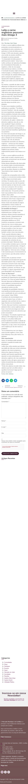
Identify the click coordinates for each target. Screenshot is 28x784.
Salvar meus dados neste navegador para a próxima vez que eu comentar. (13, 441)
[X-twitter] (5, 772)
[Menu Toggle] (14, 13)
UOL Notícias (9, 374)
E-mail (3, 427)
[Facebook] (2, 772)
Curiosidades (9, 18)
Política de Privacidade (6, 782)
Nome (3, 421)
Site (2, 433)
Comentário (5, 401)
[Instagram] (8, 772)
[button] (3, 380)
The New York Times (10, 43)
